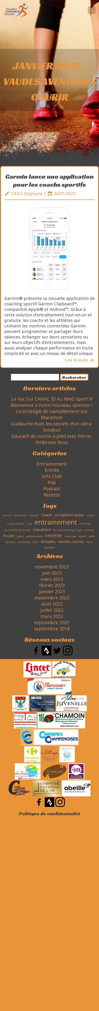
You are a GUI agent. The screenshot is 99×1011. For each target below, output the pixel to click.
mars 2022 (52, 616)
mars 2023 (52, 579)
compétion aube (69, 514)
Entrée (52, 470)
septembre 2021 (52, 622)
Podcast (51, 489)
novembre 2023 (52, 567)
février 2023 (52, 585)
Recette (52, 495)
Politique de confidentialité (49, 814)
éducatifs (49, 547)
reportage (70, 536)
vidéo (89, 542)
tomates (48, 541)
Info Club (52, 476)
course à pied (15, 523)
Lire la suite (80, 360)
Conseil (90, 515)
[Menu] (92, 10)
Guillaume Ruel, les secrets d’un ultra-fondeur (52, 427)
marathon (42, 529)
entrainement (55, 522)
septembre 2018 (52, 629)
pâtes (20, 536)
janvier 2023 (52, 591)
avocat (7, 515)
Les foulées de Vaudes (17, 530)
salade (82, 536)
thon (35, 542)
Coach (46, 514)
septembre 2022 (52, 598)
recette (53, 535)
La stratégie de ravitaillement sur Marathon (52, 414)
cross (29, 523)
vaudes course (71, 541)
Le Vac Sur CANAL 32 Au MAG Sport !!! (52, 399)
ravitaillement (34, 536)
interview (85, 523)
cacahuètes (20, 515)
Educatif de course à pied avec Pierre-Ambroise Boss (52, 439)
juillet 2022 (52, 610)
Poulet (9, 535)
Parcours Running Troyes (67, 530)
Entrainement (52, 464)
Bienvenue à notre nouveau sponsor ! (52, 405)
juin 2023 (52, 573)
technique (24, 542)
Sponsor (10, 542)
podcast (89, 530)
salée (92, 536)
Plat (52, 482)
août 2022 (52, 604)
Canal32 (34, 515)
